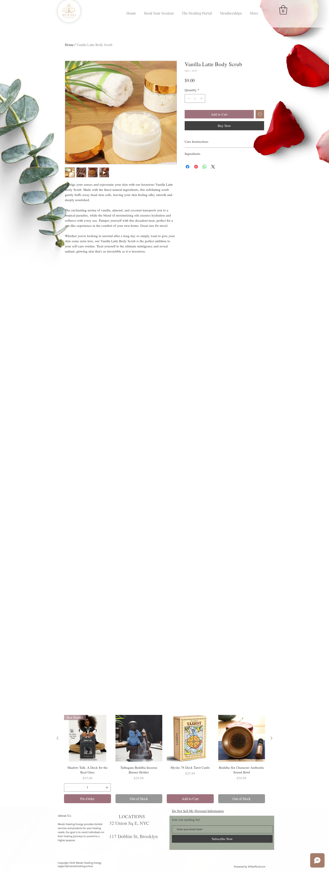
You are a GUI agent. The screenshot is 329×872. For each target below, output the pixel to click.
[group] (164, 759)
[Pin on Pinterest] (196, 166)
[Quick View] (138, 738)
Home (69, 44)
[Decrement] (188, 98)
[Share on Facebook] (187, 166)
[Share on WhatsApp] (204, 166)
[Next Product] (271, 738)
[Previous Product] (57, 738)
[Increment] (202, 98)
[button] (283, 10)
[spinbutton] (195, 98)
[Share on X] (213, 166)
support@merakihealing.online (75, 866)
